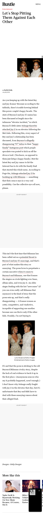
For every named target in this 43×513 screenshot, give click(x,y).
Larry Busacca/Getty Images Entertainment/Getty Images (42, 68)
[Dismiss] (39, 490)
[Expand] (31, 490)
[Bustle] (8, 4)
